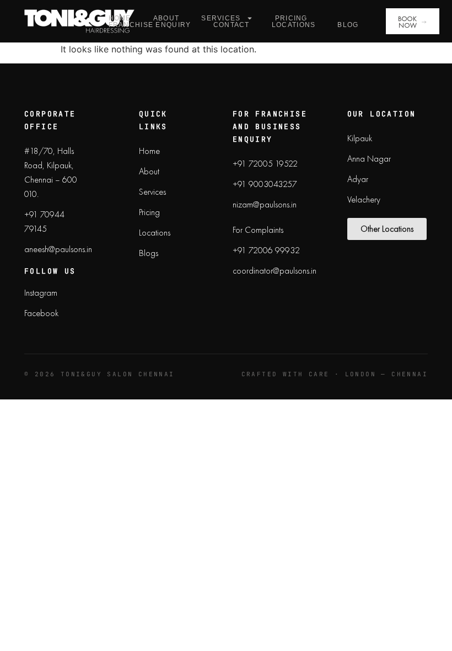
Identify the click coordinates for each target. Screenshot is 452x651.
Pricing (291, 18)
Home (120, 18)
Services (220, 18)
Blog (347, 25)
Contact (231, 25)
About (166, 18)
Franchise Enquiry (150, 25)
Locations (294, 25)
